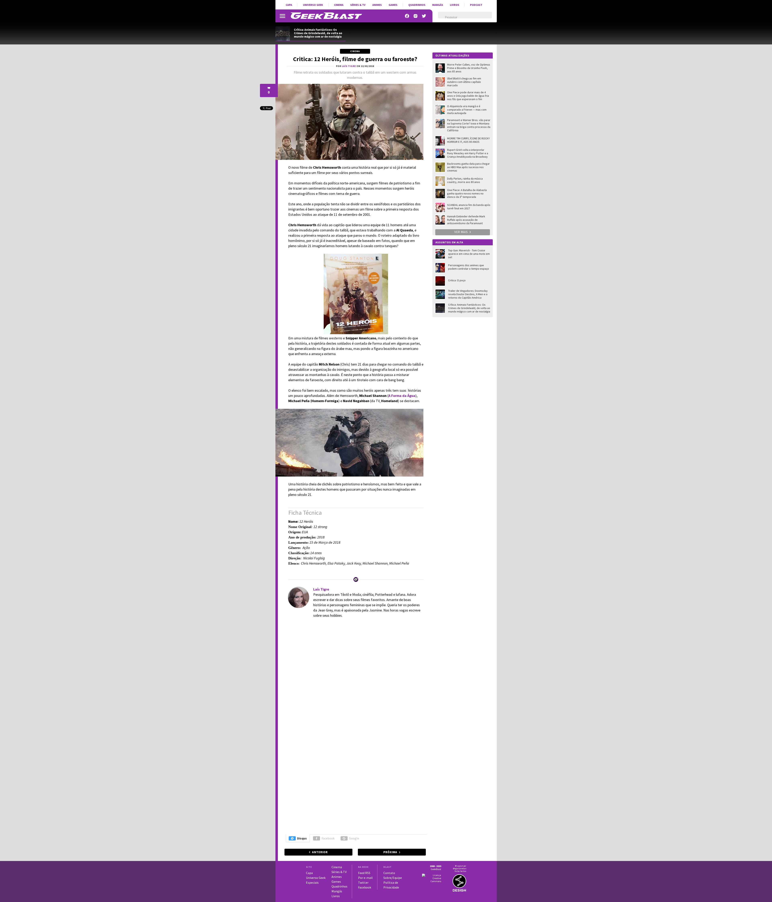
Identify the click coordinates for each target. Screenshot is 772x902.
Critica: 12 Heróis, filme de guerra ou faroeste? (355, 59)
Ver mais (461, 232)
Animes (377, 5)
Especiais (312, 882)
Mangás (437, 5)
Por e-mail (365, 878)
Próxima (390, 852)
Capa (289, 5)
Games (393, 5)
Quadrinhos (416, 5)
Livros (454, 5)
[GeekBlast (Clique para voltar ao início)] (326, 15)
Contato (389, 873)
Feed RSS (364, 873)
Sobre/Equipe (392, 878)
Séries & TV (357, 5)
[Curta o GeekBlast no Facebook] (407, 16)
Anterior (320, 852)
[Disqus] (354, 676)
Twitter (363, 882)
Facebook (328, 838)
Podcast (476, 5)
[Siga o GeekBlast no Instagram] (415, 16)
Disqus (302, 838)
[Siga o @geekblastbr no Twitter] (424, 16)
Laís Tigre (321, 589)
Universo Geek (313, 5)
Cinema (338, 5)
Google (354, 838)
